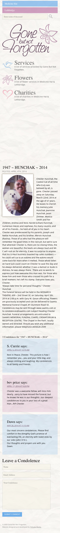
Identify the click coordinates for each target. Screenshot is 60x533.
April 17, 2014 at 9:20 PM (18, 386)
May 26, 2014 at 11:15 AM (18, 425)
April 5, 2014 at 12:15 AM (18, 350)
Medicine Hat (11, 3)
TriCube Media (35, 527)
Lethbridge (10, 10)
